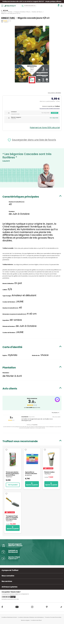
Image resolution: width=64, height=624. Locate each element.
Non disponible (46, 112)
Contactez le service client (10, 594)
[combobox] (28, 5)
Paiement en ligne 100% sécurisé (45, 128)
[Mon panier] (61, 6)
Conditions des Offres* (36, 620)
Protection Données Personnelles (53, 617)
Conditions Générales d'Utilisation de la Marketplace (31, 617)
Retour (5, 10)
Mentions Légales (25, 620)
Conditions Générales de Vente (9, 617)
